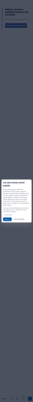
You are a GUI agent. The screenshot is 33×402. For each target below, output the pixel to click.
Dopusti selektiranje (19, 219)
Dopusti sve (7, 219)
